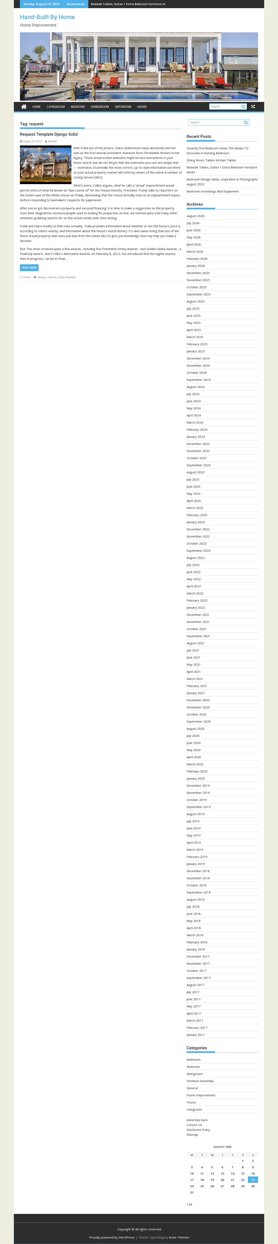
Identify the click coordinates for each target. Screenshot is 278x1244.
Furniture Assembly (200, 1081)
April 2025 (194, 330)
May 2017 (194, 1006)
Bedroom (78, 107)
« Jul (189, 1204)
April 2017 (194, 1013)
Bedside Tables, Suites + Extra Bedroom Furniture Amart (131, 4)
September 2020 (199, 721)
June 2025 (194, 315)
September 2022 (199, 550)
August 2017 (196, 985)
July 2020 (193, 736)
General (192, 1088)
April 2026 (194, 244)
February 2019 (197, 857)
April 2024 (194, 415)
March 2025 (195, 337)
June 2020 (194, 743)
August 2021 (196, 643)
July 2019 (193, 821)
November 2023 (198, 451)
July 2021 (193, 650)
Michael (52, 141)
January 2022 (196, 607)
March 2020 (195, 764)
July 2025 (193, 308)
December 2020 (198, 700)
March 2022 (195, 593)
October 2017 (197, 971)
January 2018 (196, 949)
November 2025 (198, 280)
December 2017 (198, 956)
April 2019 (194, 842)
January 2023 (196, 522)
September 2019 (199, 807)
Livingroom (56, 107)
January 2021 (196, 693)
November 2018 (198, 878)
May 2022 (194, 579)
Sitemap (192, 1135)
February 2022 (197, 600)
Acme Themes (179, 1237)
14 (232, 1173)
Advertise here (197, 1120)
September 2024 (199, 380)
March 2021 (195, 679)
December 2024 (198, 358)
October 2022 (197, 543)
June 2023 (194, 486)
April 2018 (194, 928)
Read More (29, 267)
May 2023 (194, 493)
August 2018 (196, 899)
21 (232, 1180)
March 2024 (195, 422)
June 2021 (194, 657)
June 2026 (194, 230)
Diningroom (100, 107)
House (142, 107)
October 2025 (197, 287)
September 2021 (199, 636)
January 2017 (196, 1035)
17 (192, 1180)
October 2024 (197, 372)
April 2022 (194, 586)
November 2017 (198, 963)
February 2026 (197, 259)
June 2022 (194, 572)
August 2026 (196, 216)
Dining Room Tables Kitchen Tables (211, 160)
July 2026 (193, 223)
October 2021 (197, 629)
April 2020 (194, 757)
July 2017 (193, 992)
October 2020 (197, 714)
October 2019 (197, 800)
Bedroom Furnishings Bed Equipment (213, 191)
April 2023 (194, 501)
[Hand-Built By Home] (139, 99)
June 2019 (194, 828)
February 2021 (197, 686)
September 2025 (199, 294)
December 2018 (198, 871)
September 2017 (199, 978)
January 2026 (196, 266)
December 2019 (198, 785)
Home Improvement (201, 1095)
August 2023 (196, 472)
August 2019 (196, 814)
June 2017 (194, 999)
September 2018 (199, 892)
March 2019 (195, 850)
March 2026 (195, 251)
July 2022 (193, 565)
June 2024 (194, 401)
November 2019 (198, 793)
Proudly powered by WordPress (112, 1237)
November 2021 (198, 622)
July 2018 (193, 906)
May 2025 (194, 323)
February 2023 (197, 515)
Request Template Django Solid (49, 134)
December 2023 (198, 444)
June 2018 (194, 914)
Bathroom (123, 107)
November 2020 (198, 707)
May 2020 (194, 750)
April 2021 (194, 672)
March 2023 (195, 508)
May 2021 (194, 664)
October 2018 (197, 885)
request (51, 277)
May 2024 (194, 408)
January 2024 (196, 437)
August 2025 (196, 301)
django (41, 277)
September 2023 (199, 465)
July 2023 (193, 479)
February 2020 (197, 771)
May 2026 (194, 237)
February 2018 (197, 942)
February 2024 (197, 429)
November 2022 (198, 536)
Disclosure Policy (198, 1130)
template (70, 277)
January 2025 (196, 351)
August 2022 (196, 558)
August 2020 (196, 728)
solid (60, 277)
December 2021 (198, 615)
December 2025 (198, 273)
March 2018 (195, 935)
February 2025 (197, 344)
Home (37, 107)
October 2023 (197, 458)
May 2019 (194, 835)
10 (192, 1173)
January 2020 (196, 778)
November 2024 (198, 365)
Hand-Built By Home (47, 17)
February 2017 (197, 1028)
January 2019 (196, 864)
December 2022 (198, 529)
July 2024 (193, 394)
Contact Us (194, 1125)
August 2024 (196, 387)
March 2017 (195, 1020)
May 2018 (194, 921)
